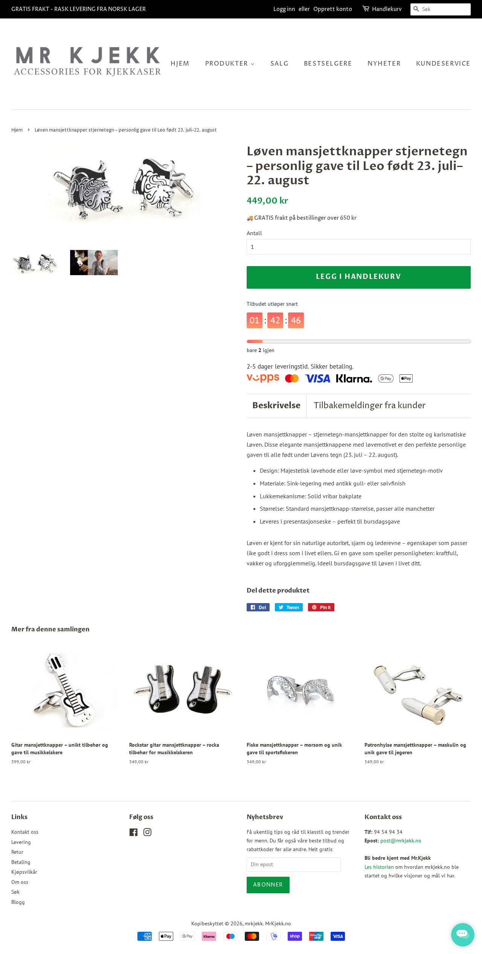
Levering (21, 842)
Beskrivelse (276, 405)
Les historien (379, 867)
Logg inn (284, 9)
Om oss (19, 882)
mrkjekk (254, 923)
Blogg (18, 902)
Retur (17, 851)
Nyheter (384, 64)
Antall (254, 233)
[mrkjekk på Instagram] (147, 833)
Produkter (227, 64)
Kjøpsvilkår (24, 871)
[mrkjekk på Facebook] (133, 833)
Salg (279, 64)
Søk (15, 891)
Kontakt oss (24, 831)
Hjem (180, 64)
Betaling (21, 862)
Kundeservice (443, 64)
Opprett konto (332, 9)
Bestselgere (328, 64)
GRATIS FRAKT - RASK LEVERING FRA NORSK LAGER (78, 9)
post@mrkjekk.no (400, 840)
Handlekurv (387, 9)
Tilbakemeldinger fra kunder (370, 406)
